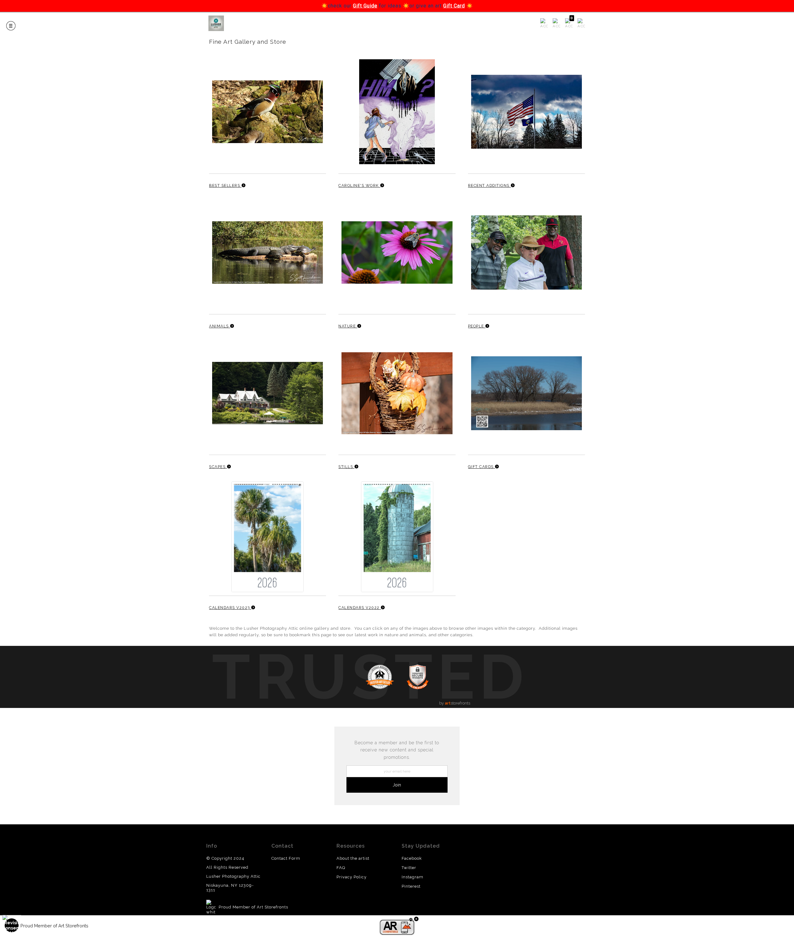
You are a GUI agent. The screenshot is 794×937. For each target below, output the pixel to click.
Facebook (412, 858)
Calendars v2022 (359, 607)
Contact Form (285, 858)
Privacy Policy (352, 877)
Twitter (409, 867)
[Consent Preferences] (11, 925)
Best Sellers (225, 185)
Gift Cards (481, 466)
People (477, 326)
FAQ (341, 867)
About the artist (353, 858)
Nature (347, 326)
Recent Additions (489, 185)
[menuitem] (544, 23)
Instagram (412, 877)
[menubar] (561, 23)
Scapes (218, 466)
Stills (346, 466)
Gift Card (454, 6)
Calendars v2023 (230, 607)
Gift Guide (365, 6)
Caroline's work (359, 185)
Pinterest (411, 886)
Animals (219, 326)
